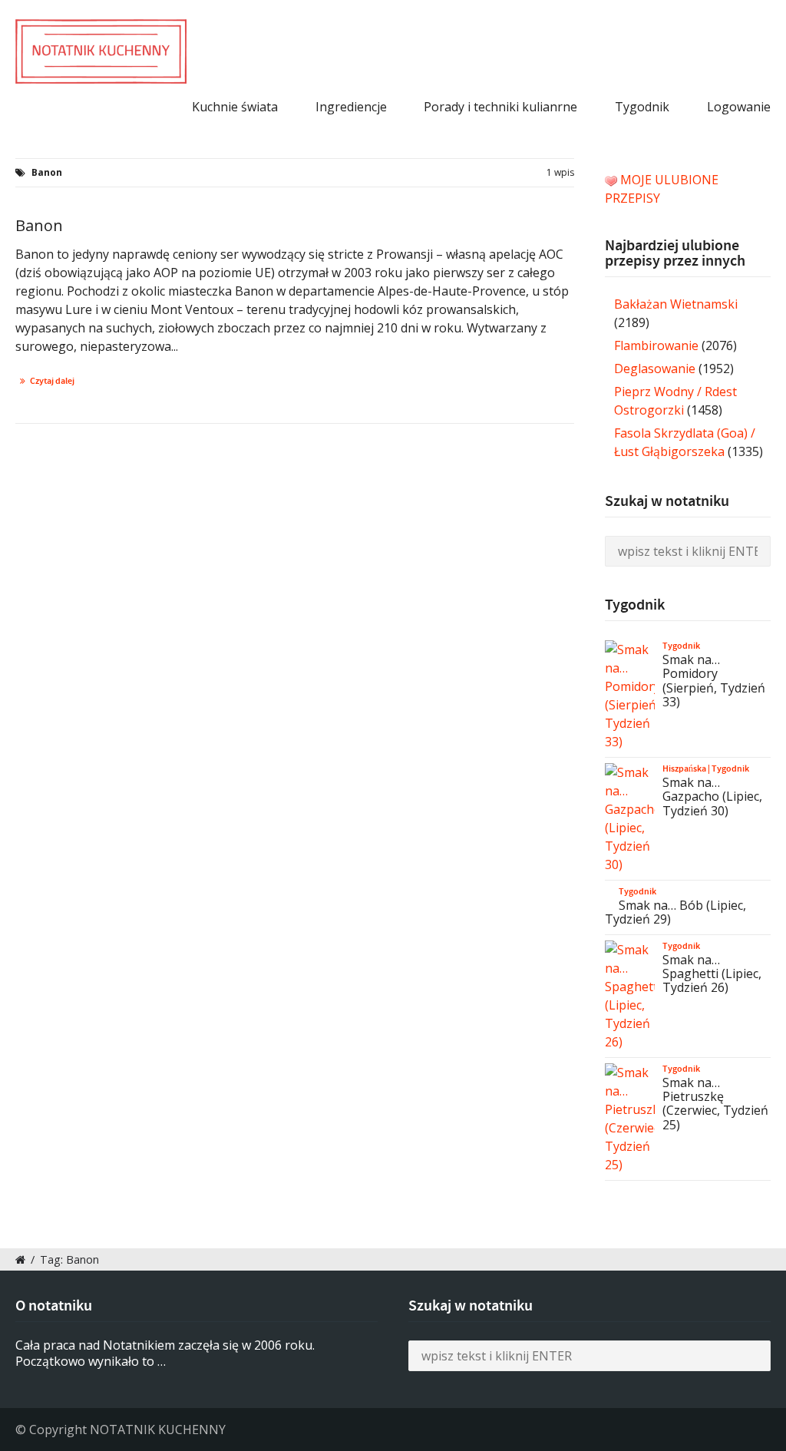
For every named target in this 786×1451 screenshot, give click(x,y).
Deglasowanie (654, 368)
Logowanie (739, 106)
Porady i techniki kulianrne (500, 106)
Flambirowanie (656, 345)
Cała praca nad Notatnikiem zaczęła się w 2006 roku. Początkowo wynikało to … (165, 1353)
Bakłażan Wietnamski (676, 304)
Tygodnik (642, 106)
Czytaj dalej (52, 381)
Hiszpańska (684, 768)
